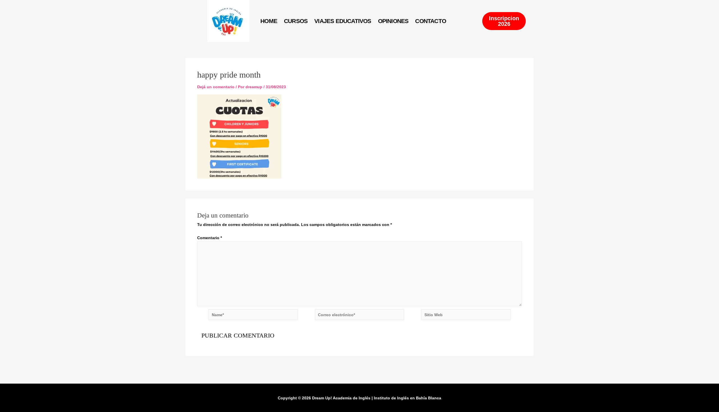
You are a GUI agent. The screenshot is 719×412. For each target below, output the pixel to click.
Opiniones (393, 21)
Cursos (296, 21)
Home (268, 21)
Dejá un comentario (216, 87)
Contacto (430, 21)
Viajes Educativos (342, 21)
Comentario (209, 238)
